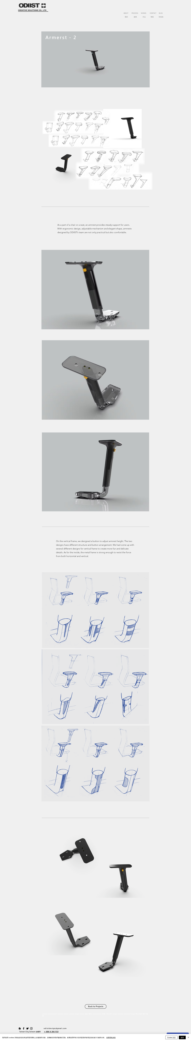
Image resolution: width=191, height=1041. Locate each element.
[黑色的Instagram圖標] (31, 1028)
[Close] (188, 1037)
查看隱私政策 (111, 1037)
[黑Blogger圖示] (19, 1028)
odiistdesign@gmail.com (55, 1028)
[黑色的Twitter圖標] (27, 1028)
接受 (182, 1037)
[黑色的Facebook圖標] (23, 1028)
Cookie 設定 (171, 1037)
